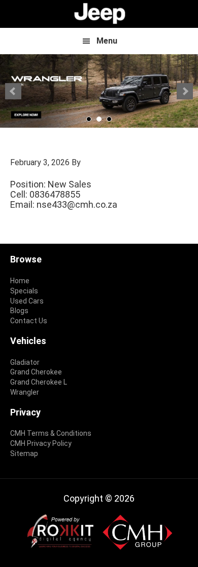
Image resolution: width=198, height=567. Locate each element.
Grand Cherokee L (38, 382)
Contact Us (28, 321)
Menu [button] (106, 41)
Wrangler (24, 392)
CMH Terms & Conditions (50, 433)
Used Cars (27, 301)
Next (185, 91)
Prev (13, 91)
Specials (24, 291)
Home (19, 281)
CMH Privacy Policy (41, 443)
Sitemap (24, 453)
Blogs (19, 311)
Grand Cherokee (36, 372)
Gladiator (25, 362)
